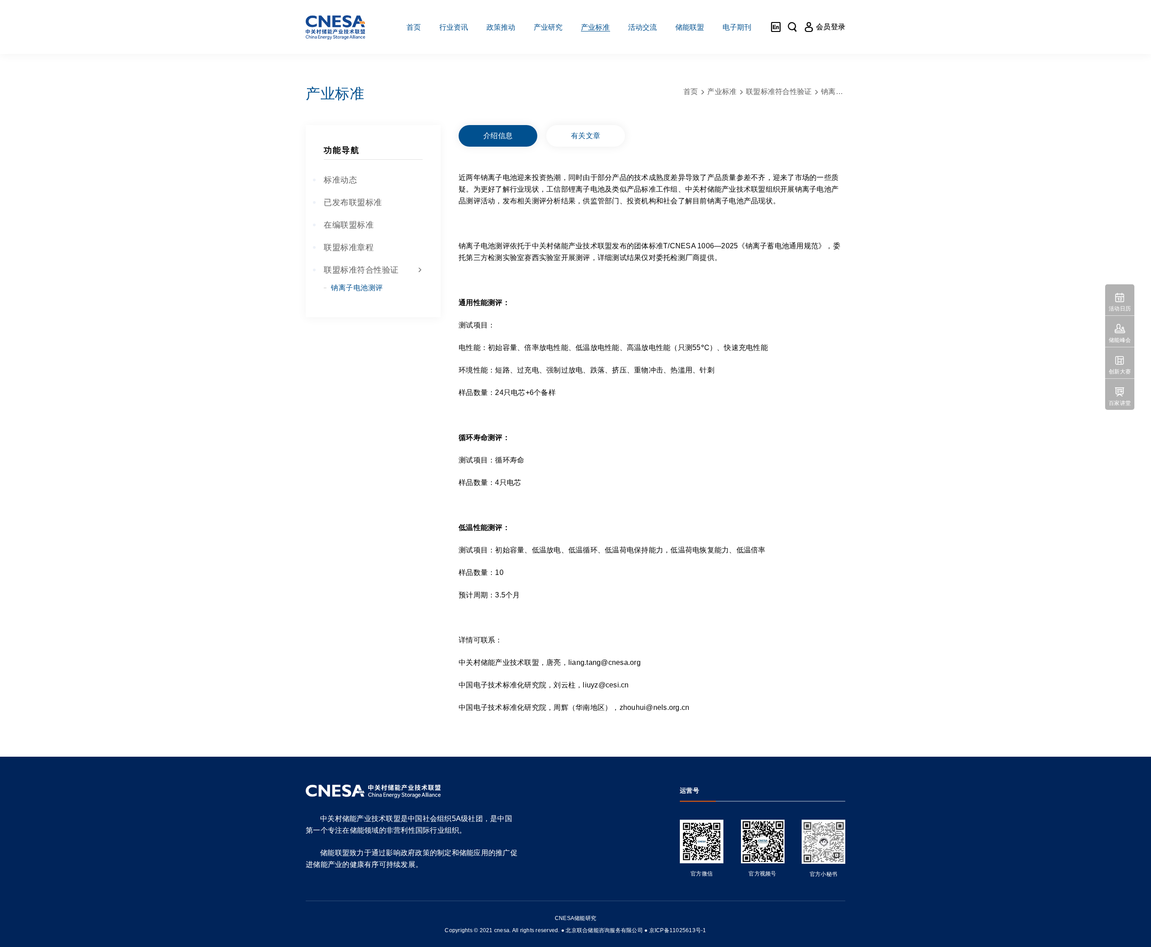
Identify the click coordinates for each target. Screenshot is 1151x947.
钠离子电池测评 (357, 288)
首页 (690, 91)
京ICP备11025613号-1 (677, 930)
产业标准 (721, 91)
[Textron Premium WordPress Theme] (335, 27)
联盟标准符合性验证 (373, 269)
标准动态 (340, 179)
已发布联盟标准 (353, 202)
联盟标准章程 (349, 247)
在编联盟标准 (349, 224)
